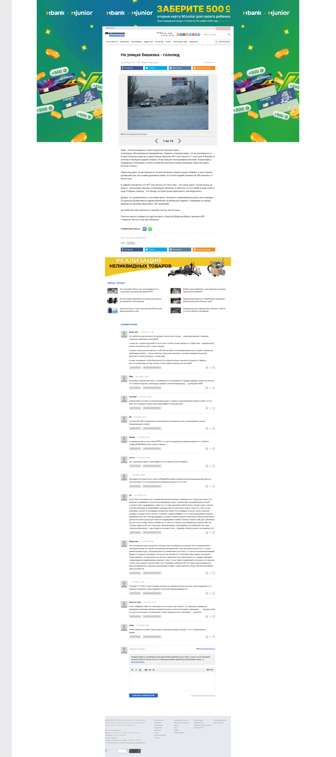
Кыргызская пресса (181, 723)
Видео (176, 730)
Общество (148, 42)
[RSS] (178, 34)
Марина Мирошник (150, 62)
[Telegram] (199, 34)
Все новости (112, 42)
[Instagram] (196, 34)
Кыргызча (110, 28)
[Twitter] (190, 34)
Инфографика (179, 733)
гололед (130, 243)
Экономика (136, 42)
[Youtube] (193, 34)
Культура (159, 42)
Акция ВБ (194, 42)
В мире (156, 738)
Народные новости (181, 720)
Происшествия (180, 42)
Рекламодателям (223, 28)
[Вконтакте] (181, 34)
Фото (176, 728)
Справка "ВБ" (198, 728)
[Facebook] (184, 34)
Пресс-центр (218, 723)
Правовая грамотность (202, 725)
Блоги (176, 725)
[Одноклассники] (187, 34)
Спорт (168, 42)
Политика (124, 42)
